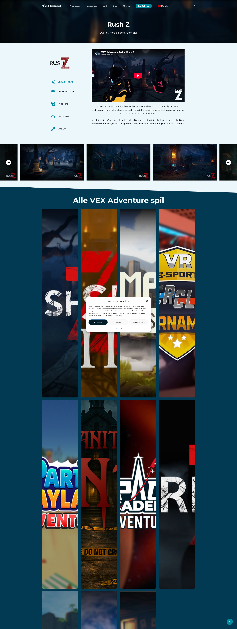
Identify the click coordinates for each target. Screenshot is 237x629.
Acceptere (98, 322)
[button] (147, 301)
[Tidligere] (8, 162)
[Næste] (228, 162)
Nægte (118, 322)
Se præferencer (139, 322)
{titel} (115, 328)
